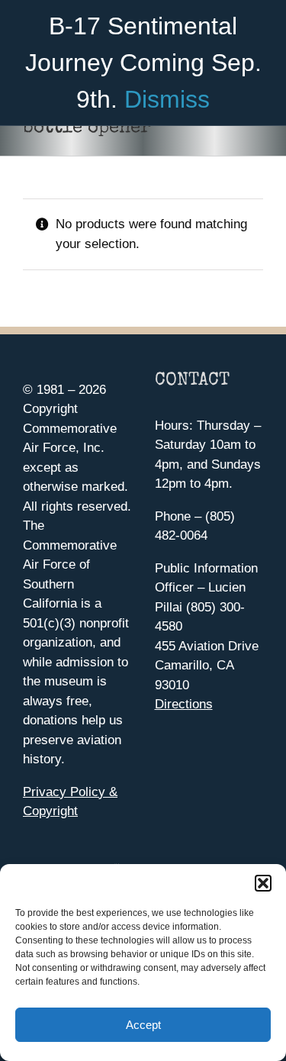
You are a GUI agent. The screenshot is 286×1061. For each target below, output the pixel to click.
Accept (143, 1024)
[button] (263, 883)
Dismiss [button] (167, 99)
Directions (184, 704)
